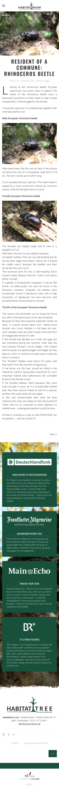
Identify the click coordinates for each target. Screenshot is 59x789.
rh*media (35, 778)
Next (52, 434)
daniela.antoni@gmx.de (29, 724)
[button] (3, 5)
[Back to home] (29, 5)
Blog (47, 81)
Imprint (15, 743)
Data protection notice (36, 743)
